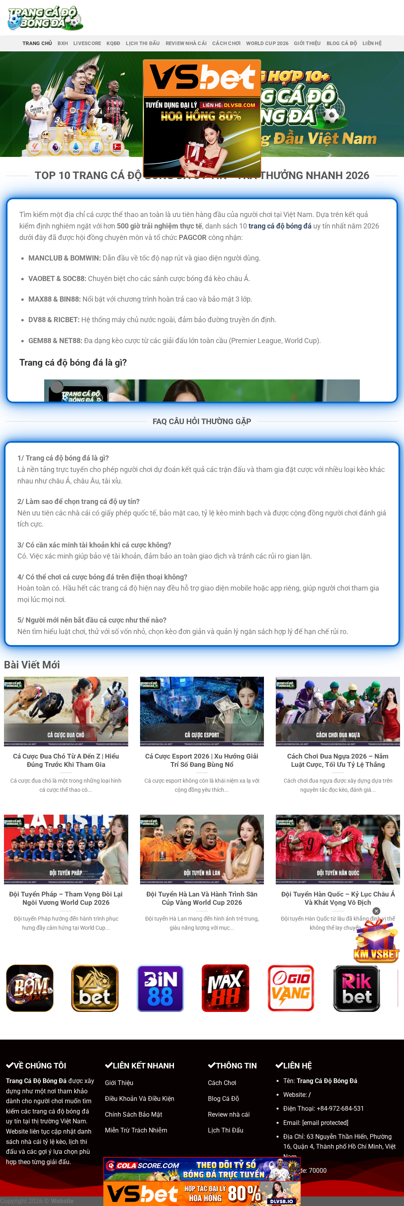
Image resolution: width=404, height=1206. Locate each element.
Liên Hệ (372, 43)
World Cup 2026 (267, 43)
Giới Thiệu (307, 43)
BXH (63, 43)
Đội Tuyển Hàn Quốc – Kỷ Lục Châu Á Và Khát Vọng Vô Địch (338, 899)
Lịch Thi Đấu (143, 43)
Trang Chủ (37, 43)
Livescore (87, 43)
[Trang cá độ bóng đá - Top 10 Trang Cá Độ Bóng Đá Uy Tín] (45, 18)
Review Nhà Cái (186, 43)
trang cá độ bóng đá (280, 226)
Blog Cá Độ (342, 43)
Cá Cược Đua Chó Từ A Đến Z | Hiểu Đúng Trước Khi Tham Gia (66, 761)
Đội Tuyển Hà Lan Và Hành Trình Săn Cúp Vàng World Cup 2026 (202, 899)
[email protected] (325, 1123)
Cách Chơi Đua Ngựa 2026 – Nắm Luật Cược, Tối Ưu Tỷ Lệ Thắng (338, 761)
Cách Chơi (226, 43)
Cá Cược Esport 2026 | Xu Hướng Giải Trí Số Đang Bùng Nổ (201, 761)
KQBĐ (113, 43)
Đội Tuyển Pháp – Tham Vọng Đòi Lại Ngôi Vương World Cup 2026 (66, 899)
